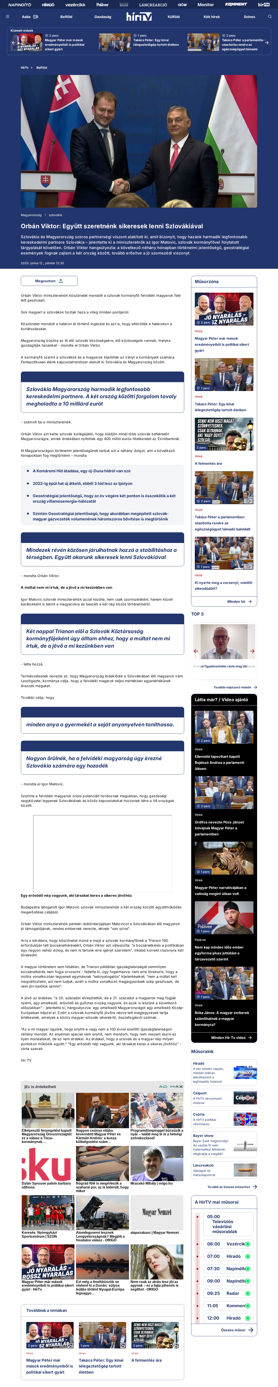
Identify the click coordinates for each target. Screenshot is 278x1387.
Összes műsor (233, 1330)
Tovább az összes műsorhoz (228, 1187)
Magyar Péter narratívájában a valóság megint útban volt (220, 890)
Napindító (237, 1268)
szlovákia (55, 215)
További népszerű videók (232, 687)
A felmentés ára (146, 1360)
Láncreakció (203, 1165)
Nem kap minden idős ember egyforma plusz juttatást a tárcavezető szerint (219, 953)
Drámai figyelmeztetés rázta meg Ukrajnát (224, 666)
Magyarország (31, 215)
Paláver (200, 940)
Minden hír (236, 601)
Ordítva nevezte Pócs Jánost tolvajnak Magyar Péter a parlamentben (219, 828)
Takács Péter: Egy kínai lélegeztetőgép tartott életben (156, 42)
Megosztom (45, 281)
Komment (237, 1305)
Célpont (200, 1093)
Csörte (199, 1114)
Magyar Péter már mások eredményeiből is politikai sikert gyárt (65, 44)
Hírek (29, 1353)
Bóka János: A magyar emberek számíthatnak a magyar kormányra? (222, 1019)
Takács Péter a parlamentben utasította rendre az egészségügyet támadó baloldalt (244, 46)
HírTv (24, 67)
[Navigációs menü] (7, 16)
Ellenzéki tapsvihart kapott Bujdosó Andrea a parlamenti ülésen (219, 762)
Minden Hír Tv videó (228, 1037)
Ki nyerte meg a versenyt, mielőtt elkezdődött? (223, 585)
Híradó (198, 1063)
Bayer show (203, 1135)
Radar (233, 1293)
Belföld (41, 67)
